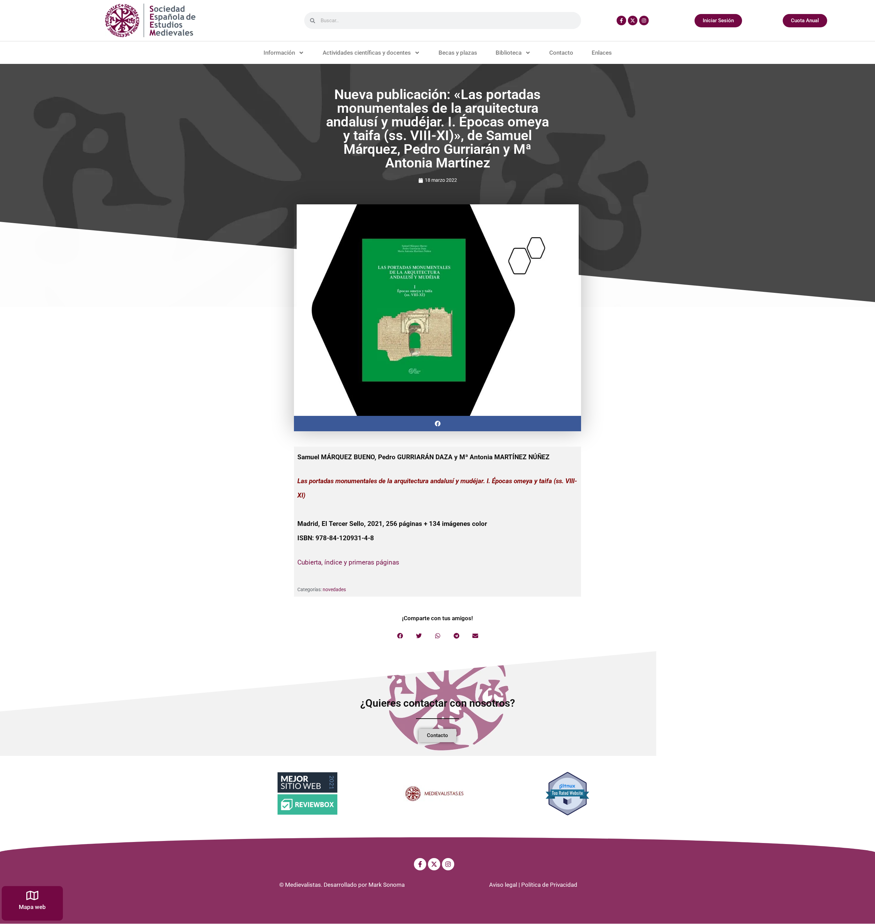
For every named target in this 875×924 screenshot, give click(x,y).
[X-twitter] (632, 20)
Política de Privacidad (549, 884)
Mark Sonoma (386, 884)
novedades (334, 589)
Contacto (561, 52)
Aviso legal (503, 884)
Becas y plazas (458, 52)
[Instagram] (644, 20)
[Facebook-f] (621, 20)
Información (279, 52)
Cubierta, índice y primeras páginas (348, 562)
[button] (437, 423)
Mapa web (32, 906)
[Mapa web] (32, 895)
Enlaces (602, 52)
